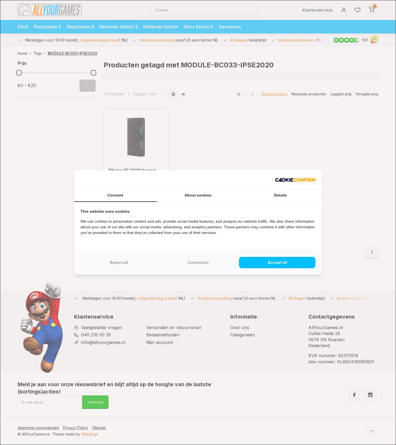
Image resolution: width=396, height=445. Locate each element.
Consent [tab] (115, 195)
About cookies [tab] (198, 195)
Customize (198, 262)
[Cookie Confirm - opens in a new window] (295, 180)
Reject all (119, 262)
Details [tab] (280, 195)
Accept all (277, 262)
